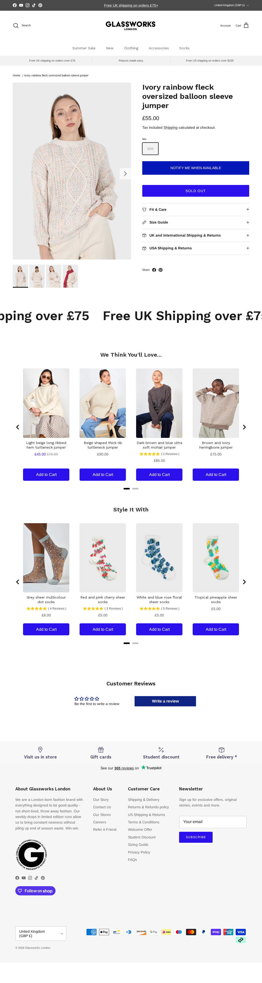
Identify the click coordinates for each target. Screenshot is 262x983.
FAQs (132, 860)
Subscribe (196, 837)
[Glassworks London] (131, 26)
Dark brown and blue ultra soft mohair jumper (159, 445)
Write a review (165, 701)
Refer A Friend (104, 829)
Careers (99, 822)
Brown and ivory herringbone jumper (216, 445)
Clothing (131, 48)
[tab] (127, 488)
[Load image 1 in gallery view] (72, 171)
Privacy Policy (139, 852)
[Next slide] (244, 427)
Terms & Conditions (143, 822)
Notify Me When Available (195, 168)
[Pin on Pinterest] (160, 270)
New (110, 48)
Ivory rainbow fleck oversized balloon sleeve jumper (56, 75)
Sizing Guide (138, 844)
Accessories (159, 48)
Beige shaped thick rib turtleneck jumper (103, 445)
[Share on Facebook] (154, 270)
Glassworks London (37, 947)
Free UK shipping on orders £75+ (131, 5)
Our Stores (102, 815)
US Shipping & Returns (146, 815)
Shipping (170, 127)
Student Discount (142, 837)
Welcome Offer (140, 829)
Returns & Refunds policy (148, 807)
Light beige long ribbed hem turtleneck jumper (46, 445)
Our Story (101, 800)
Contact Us (102, 807)
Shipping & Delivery (143, 800)
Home (16, 75)
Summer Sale (83, 48)
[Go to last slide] (18, 427)
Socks (184, 48)
